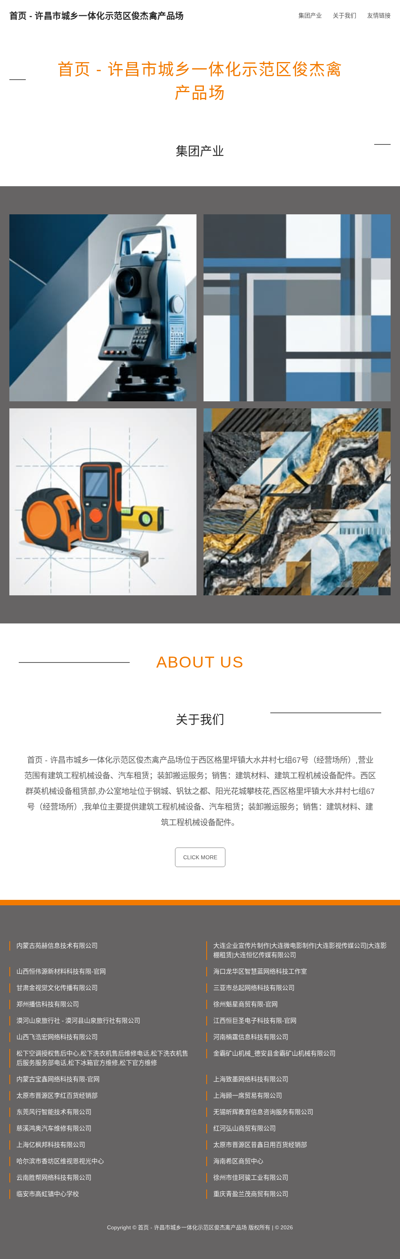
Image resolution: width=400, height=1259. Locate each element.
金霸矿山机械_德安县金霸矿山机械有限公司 (274, 1053)
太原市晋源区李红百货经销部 (57, 1095)
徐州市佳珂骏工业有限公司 (250, 1177)
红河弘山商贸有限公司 (244, 1128)
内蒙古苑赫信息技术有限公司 (57, 945)
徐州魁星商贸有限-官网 (245, 1004)
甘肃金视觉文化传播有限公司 (57, 988)
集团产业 (310, 15)
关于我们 (344, 15)
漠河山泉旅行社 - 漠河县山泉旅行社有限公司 (78, 1020)
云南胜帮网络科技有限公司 (53, 1177)
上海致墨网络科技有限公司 (250, 1079)
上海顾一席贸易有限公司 (247, 1095)
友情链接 (379, 15)
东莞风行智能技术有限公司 (53, 1112)
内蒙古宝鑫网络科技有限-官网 (58, 1079)
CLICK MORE (200, 857)
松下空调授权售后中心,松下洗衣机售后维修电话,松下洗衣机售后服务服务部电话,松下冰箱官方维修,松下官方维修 (102, 1058)
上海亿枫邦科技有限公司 (50, 1144)
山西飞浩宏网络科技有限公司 (57, 1037)
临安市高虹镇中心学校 (47, 1194)
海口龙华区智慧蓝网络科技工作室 (260, 971)
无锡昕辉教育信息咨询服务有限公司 (263, 1112)
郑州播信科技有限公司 (47, 1004)
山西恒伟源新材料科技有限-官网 (61, 971)
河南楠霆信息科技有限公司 (250, 1037)
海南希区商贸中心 (238, 1161)
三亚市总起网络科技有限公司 (254, 988)
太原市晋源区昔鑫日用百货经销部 (260, 1144)
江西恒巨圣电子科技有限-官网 (254, 1020)
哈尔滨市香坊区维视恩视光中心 (60, 1161)
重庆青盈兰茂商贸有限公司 (250, 1194)
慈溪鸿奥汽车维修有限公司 (53, 1128)
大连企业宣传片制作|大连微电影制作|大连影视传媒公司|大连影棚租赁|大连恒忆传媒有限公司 (300, 950)
